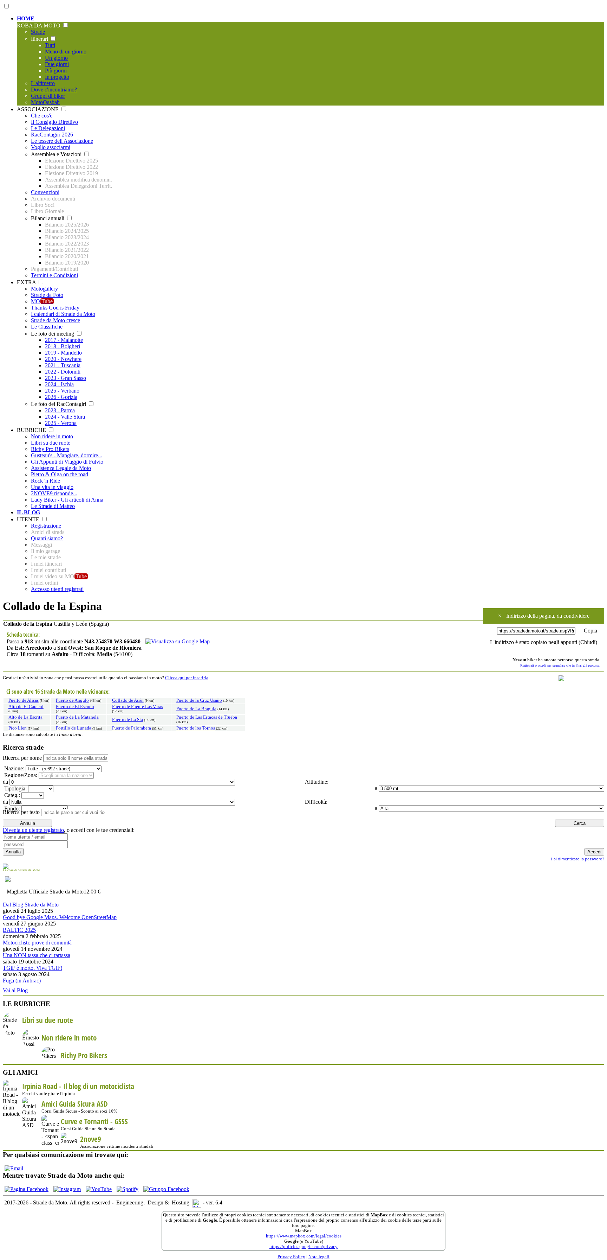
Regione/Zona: (20, 775)
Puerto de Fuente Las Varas (137, 706)
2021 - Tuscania (62, 365)
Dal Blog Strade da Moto (31, 905)
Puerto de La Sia (127, 719)
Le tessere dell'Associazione (62, 141)
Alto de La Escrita (25, 717)
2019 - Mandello (63, 353)
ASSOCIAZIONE (38, 109)
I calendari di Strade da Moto (63, 314)
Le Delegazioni (48, 128)
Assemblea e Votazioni (57, 154)
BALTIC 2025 (19, 930)
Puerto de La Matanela (77, 717)
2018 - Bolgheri (62, 346)
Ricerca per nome (22, 758)
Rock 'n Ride (45, 481)
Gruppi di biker (48, 96)
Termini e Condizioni (54, 275)
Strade (38, 32)
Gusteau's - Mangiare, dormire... (66, 455)
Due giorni (57, 64)
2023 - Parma (60, 410)
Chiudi (587, 642)
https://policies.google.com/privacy (303, 1246)
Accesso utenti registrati (57, 589)
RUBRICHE (32, 430)
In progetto (57, 77)
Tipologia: (15, 788)
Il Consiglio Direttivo (54, 122)
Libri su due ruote (50, 443)
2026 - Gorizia (61, 397)
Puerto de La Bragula (196, 708)
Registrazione (46, 526)
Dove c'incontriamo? (54, 90)
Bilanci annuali (48, 218)
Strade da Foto (47, 295)
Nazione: (13, 768)
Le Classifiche (47, 327)
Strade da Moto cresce (55, 320)
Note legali (318, 1256)
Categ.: (11, 795)
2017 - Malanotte (64, 340)
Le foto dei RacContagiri (59, 404)
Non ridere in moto (52, 436)
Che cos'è (41, 116)
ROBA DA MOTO (39, 25)
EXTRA (27, 282)
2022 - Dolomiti (62, 372)
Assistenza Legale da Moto (61, 468)
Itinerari (40, 39)
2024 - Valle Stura (65, 417)
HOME (25, 18)
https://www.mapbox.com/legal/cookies (303, 1236)
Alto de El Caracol (26, 706)
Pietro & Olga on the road (59, 474)
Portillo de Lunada (73, 728)
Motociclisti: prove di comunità (37, 943)
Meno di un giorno (65, 52)
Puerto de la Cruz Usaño (199, 700)
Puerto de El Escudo (75, 706)
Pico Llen (17, 728)
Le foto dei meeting (53, 334)
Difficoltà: (315, 802)
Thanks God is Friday (55, 308)
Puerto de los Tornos (195, 728)
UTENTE (29, 519)
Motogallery (44, 289)
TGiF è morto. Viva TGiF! (32, 968)
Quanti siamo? (47, 538)
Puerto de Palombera (131, 728)
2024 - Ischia (59, 384)
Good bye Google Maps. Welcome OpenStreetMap (60, 917)
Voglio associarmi (50, 147)
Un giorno (56, 58)
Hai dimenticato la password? (577, 858)
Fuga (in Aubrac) (22, 981)
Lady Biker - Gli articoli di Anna (67, 500)
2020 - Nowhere (63, 359)
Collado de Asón (128, 700)
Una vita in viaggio (52, 487)
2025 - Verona (61, 423)
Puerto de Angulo (72, 700)
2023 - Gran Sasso (65, 378)
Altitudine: (316, 782)
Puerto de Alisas (23, 700)
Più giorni (56, 71)
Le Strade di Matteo (53, 506)
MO (42, 301)
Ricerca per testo (21, 812)
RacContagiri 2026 (52, 135)
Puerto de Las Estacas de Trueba (206, 717)
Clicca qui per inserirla (186, 677)
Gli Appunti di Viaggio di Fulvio (67, 462)
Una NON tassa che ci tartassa (36, 955)
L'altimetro (43, 83)
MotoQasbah (45, 102)
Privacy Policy (291, 1256)
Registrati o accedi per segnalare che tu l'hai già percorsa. (560, 665)
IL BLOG (28, 512)
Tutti (50, 45)
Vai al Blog (15, 990)
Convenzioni (45, 192)
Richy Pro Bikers (50, 449)
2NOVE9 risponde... (54, 493)
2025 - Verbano (62, 391)
